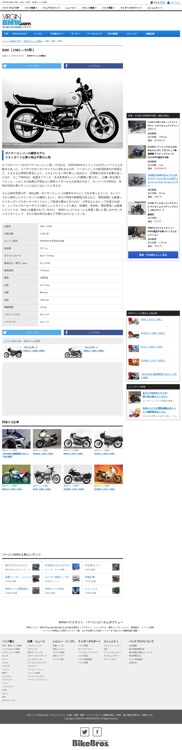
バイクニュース (34, 646)
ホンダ (5, 656)
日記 (106, 649)
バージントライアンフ (37, 680)
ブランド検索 (88, 8)
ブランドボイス (110, 659)
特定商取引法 (135, 656)
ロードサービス (85, 649)
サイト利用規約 (136, 659)
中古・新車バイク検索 (12, 646)
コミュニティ (153, 8)
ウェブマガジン (50, 8)
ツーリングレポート (112, 652)
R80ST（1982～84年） (74, 454)
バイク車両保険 (85, 659)
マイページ (175, 2)
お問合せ (133, 663)
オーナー (75, 34)
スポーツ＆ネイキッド (37, 656)
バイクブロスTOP (10, 8)
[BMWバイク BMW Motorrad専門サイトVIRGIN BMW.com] (20, 20)
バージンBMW (34, 673)
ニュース (69, 8)
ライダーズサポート (130, 8)
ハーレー (6, 669)
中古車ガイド (56, 34)
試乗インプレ (59, 646)
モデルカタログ (19, 34)
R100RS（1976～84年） (105, 489)
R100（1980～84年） (42, 489)
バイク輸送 (83, 656)
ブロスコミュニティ (112, 646)
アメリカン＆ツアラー (37, 663)
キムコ (5, 693)
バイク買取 (107, 8)
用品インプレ (59, 649)
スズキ (5, 663)
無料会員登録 (159, 2)
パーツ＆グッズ (94, 34)
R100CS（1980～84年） (105, 454)
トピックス (131, 34)
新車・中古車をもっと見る (153, 255)
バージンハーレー (35, 669)
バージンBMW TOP (12, 341)
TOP (6, 34)
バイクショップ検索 (11, 652)
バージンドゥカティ (36, 676)
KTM (4, 690)
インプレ (38, 34)
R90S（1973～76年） (152, 319)
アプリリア (7, 680)
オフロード (32, 666)
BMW (4, 673)
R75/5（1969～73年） (152, 346)
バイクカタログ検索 (11, 649)
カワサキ (6, 666)
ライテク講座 (59, 652)
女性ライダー (59, 656)
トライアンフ (8, 687)
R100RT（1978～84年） (74, 489)
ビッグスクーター (35, 659)
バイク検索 (30, 8)
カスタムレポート (111, 656)
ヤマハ (5, 659)
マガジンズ (32, 649)
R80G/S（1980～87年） (12, 489)
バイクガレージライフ (88, 652)
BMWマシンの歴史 (32, 341)
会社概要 (133, 646)
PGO (4, 697)
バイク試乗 (83, 663)
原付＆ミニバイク (35, 652)
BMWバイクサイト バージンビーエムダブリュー (91, 622)
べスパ (5, 683)
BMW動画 (113, 34)
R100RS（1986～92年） (43, 454)
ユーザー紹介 (59, 659)
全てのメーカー (9, 700)
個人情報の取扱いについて (140, 652)
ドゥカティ (7, 676)
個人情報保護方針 (137, 649)
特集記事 (150, 34)
